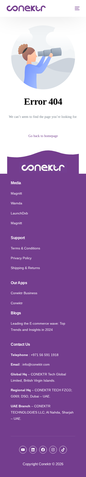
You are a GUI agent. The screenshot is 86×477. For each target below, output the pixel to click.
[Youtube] (23, 450)
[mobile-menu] (76, 8)
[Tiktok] (63, 450)
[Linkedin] (33, 450)
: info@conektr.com (35, 364)
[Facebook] (43, 450)
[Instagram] (53, 450)
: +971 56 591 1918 (44, 355)
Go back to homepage (43, 136)
